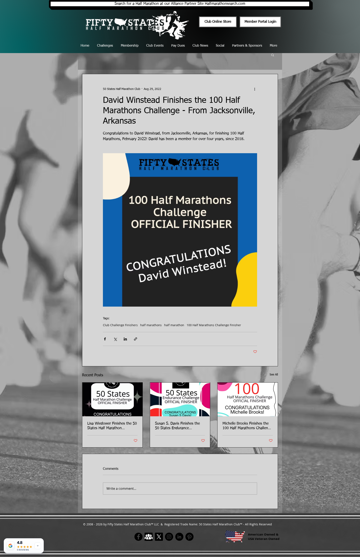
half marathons (151, 325)
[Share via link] (136, 339)
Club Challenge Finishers (120, 325)
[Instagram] (169, 537)
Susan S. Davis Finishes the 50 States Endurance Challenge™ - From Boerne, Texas (177, 426)
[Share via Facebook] (105, 339)
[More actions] (254, 89)
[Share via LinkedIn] (125, 339)
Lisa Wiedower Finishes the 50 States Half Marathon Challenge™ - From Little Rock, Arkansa (112, 426)
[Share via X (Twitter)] (115, 339)
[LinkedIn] (179, 537)
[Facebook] (138, 537)
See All (274, 374)
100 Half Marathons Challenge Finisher (214, 325)
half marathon (174, 325)
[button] (273, 54)
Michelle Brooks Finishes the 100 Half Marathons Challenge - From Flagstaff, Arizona (247, 426)
